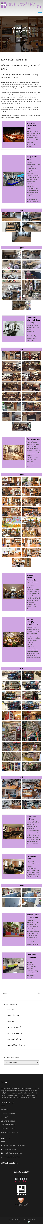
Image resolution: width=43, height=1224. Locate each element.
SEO (10, 1222)
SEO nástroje (22, 1222)
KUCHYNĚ (10, 1021)
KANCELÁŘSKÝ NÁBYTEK (16, 1045)
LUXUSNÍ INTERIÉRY (14, 1015)
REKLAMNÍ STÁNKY (14, 1039)
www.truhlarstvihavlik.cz (12, 1157)
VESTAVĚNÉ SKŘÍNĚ (14, 1027)
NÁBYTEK (10, 1009)
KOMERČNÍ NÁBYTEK (14, 1033)
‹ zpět (21, 210)
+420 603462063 (10, 1149)
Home (16, 38)
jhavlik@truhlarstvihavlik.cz (13, 1153)
